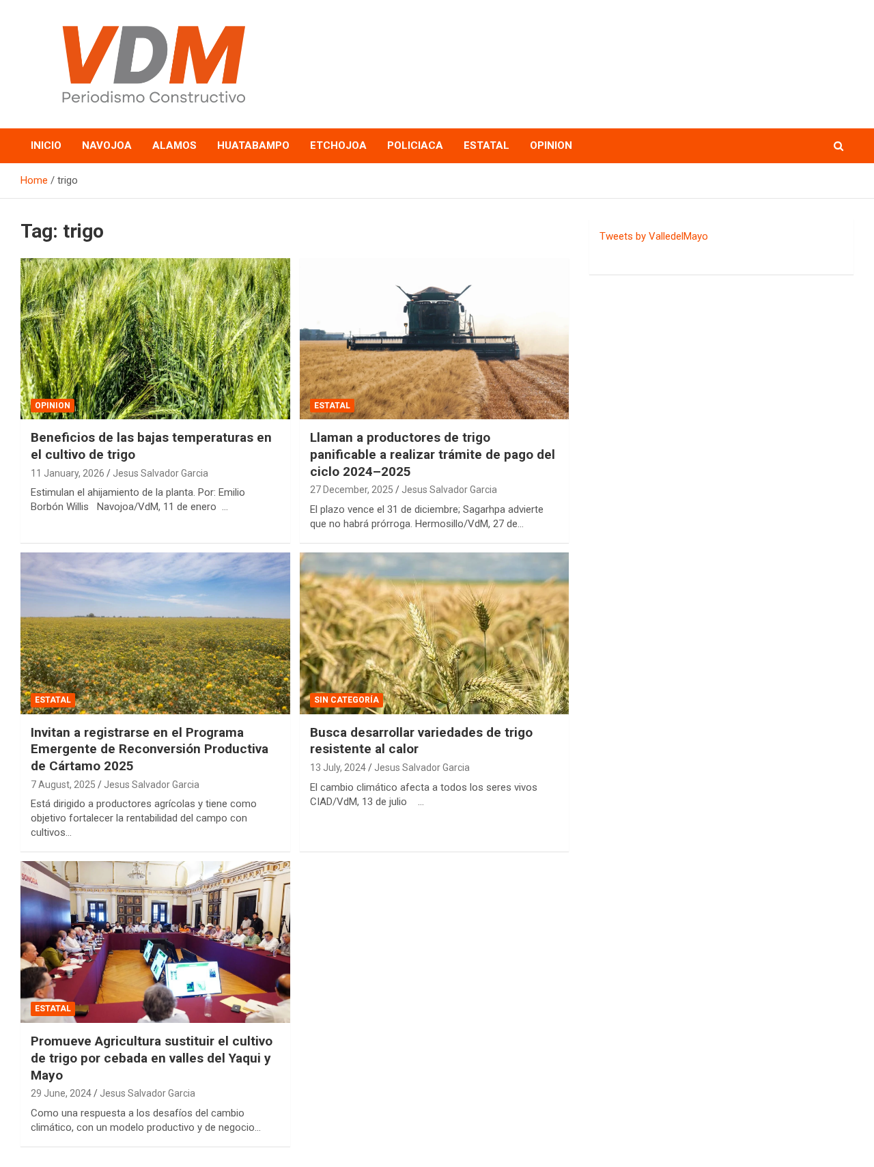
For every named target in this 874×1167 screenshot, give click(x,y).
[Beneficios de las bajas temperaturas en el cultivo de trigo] (155, 338)
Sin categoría (346, 700)
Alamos (174, 145)
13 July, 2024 (338, 767)
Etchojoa (338, 145)
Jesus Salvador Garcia (160, 473)
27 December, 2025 (351, 489)
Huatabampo (253, 145)
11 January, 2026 (67, 473)
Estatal (486, 145)
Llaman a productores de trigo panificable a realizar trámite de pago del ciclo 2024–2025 (432, 454)
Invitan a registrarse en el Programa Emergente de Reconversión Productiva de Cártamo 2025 (149, 749)
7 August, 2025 (63, 784)
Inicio (46, 145)
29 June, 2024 (61, 1093)
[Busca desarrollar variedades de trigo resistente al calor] (433, 633)
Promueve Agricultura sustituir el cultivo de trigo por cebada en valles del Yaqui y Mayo (151, 1057)
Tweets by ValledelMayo (654, 236)
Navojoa (107, 145)
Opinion (551, 145)
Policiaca (415, 145)
